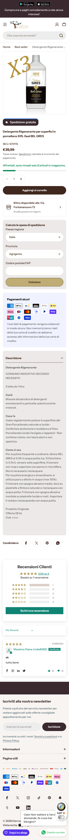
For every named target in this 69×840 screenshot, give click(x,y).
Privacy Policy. (11, 740)
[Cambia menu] (5, 24)
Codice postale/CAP (18, 263)
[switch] (61, 817)
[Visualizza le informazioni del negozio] (60, 207)
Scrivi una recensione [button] (34, 610)
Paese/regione (15, 229)
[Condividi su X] (36, 543)
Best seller (21, 47)
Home (6, 47)
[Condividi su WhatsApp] (58, 543)
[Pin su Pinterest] (47, 543)
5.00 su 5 (43, 573)
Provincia (11, 246)
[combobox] (34, 35)
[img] (14, 644)
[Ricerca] (61, 35)
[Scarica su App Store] (43, 4)
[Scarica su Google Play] (26, 4)
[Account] (57, 24)
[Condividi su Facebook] (26, 543)
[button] (19, 585)
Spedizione (25, 154)
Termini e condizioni (45, 736)
